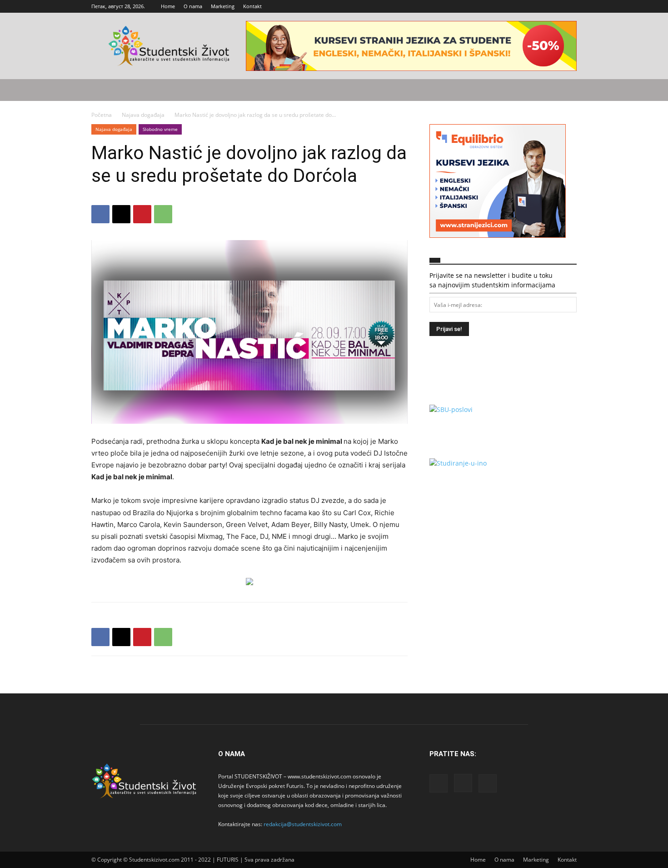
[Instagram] (555, 6)
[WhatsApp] (163, 214)
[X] (570, 6)
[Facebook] (540, 6)
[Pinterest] (142, 214)
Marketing (222, 6)
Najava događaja (143, 115)
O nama (193, 6)
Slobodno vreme (160, 129)
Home (168, 6)
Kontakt (252, 6)
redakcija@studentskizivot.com (303, 824)
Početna (101, 115)
